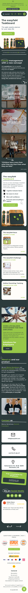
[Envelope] (8, 495)
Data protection (7, 586)
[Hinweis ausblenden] (26, 5)
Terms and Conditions (10, 585)
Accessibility (15, 586)
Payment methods (14, 577)
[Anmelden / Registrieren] (15, 14)
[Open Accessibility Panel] (24, 589)
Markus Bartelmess (12, 367)
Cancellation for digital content (14, 580)
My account (14, 575)
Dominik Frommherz (8, 369)
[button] (24, 14)
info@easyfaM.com (14, 438)
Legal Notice (19, 585)
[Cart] (12, 14)
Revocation (14, 573)
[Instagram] (16, 495)
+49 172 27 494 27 (14, 453)
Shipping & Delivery (14, 579)
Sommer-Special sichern (13, 9)
